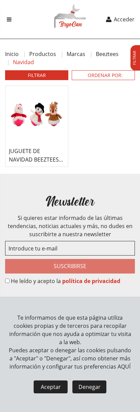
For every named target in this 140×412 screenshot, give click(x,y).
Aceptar (51, 387)
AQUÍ (124, 366)
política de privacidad (91, 281)
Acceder (123, 19)
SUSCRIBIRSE (70, 266)
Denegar (89, 387)
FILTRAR (37, 75)
